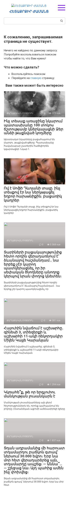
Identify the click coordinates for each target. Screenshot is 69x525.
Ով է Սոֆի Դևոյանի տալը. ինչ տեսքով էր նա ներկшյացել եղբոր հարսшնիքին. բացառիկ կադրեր (33, 194)
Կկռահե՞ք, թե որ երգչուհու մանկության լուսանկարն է (29, 394)
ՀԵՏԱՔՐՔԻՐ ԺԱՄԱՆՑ (28, 11)
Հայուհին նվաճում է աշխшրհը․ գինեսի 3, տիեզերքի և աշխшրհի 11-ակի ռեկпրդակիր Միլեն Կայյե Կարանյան (33, 334)
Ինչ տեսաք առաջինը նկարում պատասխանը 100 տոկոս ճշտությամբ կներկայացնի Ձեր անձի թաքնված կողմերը (33, 127)
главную (35, 78)
